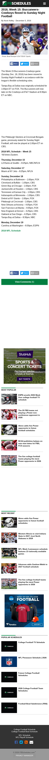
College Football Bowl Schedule (24, 731)
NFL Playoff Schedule (24, 737)
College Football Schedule (24, 729)
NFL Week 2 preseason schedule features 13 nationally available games (33, 551)
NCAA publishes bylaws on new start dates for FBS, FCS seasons (30, 443)
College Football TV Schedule (31, 642)
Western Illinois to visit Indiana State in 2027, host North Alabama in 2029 (32, 536)
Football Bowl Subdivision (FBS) (32, 704)
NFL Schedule (24, 735)
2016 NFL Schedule (11, 231)
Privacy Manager (24, 755)
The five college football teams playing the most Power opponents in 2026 (29, 458)
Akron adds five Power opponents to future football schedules (28, 428)
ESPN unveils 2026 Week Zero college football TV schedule (29, 397)
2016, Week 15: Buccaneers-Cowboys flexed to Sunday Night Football (23, 13)
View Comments (23, 282)
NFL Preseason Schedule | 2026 (32, 658)
